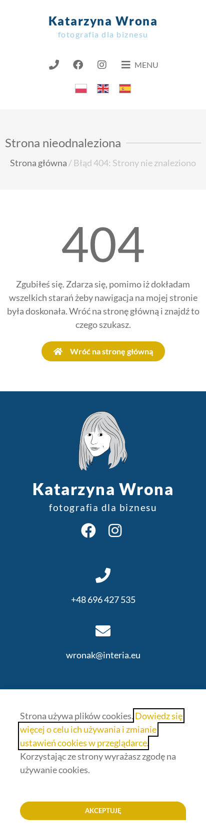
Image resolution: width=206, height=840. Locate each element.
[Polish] (81, 87)
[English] (103, 87)
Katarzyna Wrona (103, 26)
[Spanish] (125, 87)
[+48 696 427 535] (103, 575)
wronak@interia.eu (103, 654)
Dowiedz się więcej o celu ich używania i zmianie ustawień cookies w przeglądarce (101, 729)
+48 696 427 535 (103, 599)
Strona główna (38, 162)
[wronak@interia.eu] (103, 630)
